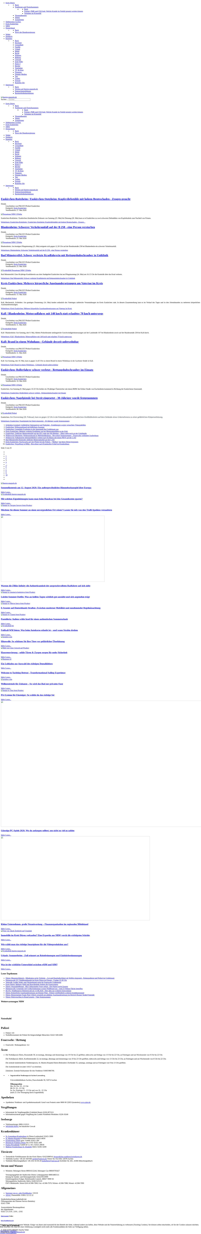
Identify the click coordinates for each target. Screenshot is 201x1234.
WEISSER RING (12, 1126)
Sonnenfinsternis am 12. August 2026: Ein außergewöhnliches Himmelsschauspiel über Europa (46, 487)
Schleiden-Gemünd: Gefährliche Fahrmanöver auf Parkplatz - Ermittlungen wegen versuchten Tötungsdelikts (46, 425)
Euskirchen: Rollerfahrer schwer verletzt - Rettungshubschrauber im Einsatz (47, 369)
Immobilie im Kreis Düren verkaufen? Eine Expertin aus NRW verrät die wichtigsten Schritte (45, 935)
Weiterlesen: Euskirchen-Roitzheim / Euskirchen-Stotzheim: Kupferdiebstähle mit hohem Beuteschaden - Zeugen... (43, 222)
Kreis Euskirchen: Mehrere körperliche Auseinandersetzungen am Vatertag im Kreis (52, 283)
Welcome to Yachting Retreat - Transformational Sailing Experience (33, 672)
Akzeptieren (4, 1231)
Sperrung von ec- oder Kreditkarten (19, 1193)
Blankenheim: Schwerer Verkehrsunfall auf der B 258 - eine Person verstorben (48, 227)
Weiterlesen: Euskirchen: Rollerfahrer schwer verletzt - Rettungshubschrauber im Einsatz (33, 393)
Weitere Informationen (8, 1233)
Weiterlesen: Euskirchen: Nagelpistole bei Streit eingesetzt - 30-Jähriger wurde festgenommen (35, 421)
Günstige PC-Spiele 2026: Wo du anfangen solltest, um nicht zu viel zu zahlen (37, 830)
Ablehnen (13, 1231)
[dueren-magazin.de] (9, 97)
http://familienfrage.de (7, 1220)
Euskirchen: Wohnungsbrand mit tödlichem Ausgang (25, 427)
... (6, 465)
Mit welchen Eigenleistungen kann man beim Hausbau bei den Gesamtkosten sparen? (42, 499)
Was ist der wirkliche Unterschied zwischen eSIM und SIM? (29, 964)
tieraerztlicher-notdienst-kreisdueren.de (68, 1157)
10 (6, 475)
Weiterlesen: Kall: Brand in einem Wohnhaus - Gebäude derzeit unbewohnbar (29, 365)
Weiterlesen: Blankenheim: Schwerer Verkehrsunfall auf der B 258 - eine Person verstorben (34, 250)
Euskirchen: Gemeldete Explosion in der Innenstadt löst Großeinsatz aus (32, 429)
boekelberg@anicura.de (50, 1161)
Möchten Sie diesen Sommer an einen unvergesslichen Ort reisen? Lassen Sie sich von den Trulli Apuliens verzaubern (56, 510)
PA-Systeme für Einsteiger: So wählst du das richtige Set (27, 695)
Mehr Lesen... (6, 492)
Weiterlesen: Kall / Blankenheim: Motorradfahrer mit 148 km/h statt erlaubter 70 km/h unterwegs (36, 337)
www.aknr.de (85, 1102)
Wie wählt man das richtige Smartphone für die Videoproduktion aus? (34, 944)
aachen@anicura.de (39, 1159)
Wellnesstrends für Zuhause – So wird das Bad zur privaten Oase (32, 684)
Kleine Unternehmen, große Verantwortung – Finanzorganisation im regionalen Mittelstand (44, 924)
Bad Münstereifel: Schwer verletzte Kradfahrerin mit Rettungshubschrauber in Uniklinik (54, 255)
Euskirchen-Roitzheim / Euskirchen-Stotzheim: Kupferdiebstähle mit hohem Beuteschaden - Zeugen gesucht (65, 198)
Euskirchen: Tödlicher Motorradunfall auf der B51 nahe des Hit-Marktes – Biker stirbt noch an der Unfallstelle (46, 433)
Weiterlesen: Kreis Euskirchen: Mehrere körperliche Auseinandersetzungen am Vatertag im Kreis (36, 309)
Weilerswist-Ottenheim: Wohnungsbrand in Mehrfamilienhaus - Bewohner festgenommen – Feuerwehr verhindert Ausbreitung (52, 436)
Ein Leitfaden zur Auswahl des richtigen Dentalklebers (27, 663)
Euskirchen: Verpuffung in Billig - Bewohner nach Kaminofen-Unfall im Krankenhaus (37, 444)
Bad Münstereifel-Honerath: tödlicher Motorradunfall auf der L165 (30, 440)
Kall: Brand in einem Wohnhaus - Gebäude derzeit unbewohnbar (40, 341)
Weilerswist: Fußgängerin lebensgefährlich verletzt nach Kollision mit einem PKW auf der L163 (41, 438)
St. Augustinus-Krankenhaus (16, 1136)
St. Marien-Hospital (13, 1138)
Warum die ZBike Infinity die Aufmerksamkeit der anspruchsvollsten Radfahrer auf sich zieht (45, 585)
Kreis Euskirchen (20, 208)
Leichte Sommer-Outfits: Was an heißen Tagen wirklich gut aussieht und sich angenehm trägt (45, 597)
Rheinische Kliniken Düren (16, 1143)
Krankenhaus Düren (13, 1141)
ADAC (8, 1195)
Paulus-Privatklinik (13, 1145)
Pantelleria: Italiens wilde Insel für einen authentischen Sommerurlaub (34, 619)
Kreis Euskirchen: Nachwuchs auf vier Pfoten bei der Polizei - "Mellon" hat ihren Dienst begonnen (42, 442)
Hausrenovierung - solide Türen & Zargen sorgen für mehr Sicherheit (34, 652)
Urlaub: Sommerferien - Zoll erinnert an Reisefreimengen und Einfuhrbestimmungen (41, 955)
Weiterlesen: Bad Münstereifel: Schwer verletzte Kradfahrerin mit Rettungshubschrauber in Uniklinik (38, 278)
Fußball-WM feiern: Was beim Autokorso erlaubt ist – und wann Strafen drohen (39, 630)
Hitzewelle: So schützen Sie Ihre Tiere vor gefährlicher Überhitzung (33, 641)
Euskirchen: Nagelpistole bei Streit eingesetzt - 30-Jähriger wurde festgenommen (49, 397)
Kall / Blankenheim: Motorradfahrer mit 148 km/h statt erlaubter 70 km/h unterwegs (52, 313)
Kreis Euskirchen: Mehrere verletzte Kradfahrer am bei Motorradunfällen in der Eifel (37, 431)
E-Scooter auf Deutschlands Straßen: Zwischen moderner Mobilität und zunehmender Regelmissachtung (50, 608)
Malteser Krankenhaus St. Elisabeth (19, 1147)
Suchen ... (4, 99)
